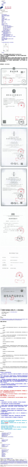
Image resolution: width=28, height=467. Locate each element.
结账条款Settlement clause (5, 435)
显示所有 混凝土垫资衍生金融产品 (6, 34)
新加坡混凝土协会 (25, 461)
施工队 (3, 21)
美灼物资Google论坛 (24, 460)
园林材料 (3, 16)
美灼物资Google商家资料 (18, 460)
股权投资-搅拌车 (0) (5, 33)
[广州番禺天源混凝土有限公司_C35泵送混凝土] (6, 51)
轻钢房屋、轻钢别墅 (4, 39)
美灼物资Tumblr (4, 454)
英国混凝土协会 (6, 461)
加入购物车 (2, 317)
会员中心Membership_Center (5, 449)
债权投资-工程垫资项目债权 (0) (7, 32)
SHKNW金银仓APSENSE (14, 462)
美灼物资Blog (18, 461)
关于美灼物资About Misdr (5, 433)
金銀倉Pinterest (3, 456)
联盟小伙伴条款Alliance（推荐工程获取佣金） (8, 436)
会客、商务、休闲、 (4, 14)
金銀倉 (3, 452)
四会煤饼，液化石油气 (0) (6, 35)
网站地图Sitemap (4, 441)
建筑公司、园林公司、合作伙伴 (6, 19)
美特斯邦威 (9, 462)
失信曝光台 (3, 18)
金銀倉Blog (21, 461)
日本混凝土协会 (10, 461)
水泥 (2, 22)
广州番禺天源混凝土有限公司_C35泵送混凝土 (8, 42)
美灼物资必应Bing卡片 (20, 462)
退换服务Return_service (5, 440)
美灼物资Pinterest (5, 460)
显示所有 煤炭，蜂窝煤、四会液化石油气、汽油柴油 (8, 36)
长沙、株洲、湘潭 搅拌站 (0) (7, 29)
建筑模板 (3, 20)
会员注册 (4, 2)
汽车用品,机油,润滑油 (4, 23)
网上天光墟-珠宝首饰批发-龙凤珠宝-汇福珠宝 (7, 38)
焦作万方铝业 (2, 462)
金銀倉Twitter (14, 461)
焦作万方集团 (5, 462)
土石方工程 (3, 17)
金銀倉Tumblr (3, 455)
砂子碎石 (3, 37)
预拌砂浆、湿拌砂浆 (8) (6, 30)
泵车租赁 (3, 24)
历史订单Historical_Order (5, 450)
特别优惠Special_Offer (4, 446)
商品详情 (3, 52)
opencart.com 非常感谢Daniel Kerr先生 (8, 458)
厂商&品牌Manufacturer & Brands (6, 444)
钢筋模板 (3, 40)
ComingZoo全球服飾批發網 (11, 460)
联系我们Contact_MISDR (5, 439)
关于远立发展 (3, 453)
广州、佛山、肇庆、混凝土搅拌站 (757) (8, 26)
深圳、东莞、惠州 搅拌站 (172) (7, 27)
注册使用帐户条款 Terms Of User (6, 434)
